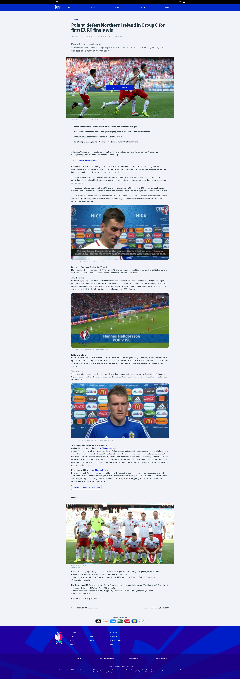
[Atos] (113, 621)
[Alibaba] (106, 621)
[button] (118, 7)
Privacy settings (161, 658)
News (72, 640)
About (92, 636)
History (72, 644)
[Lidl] (134, 621)
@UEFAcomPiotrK (100, 470)
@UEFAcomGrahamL (108, 448)
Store (92, 640)
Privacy (78, 658)
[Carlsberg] (120, 621)
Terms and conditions (106, 658)
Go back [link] (76, 19)
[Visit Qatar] (142, 621)
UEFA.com (113, 636)
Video (72, 636)
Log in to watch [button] (121, 87)
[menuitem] (76, 7)
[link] (69, 7)
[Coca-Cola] (127, 621)
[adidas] (98, 621)
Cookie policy (133, 658)
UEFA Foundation (115, 640)
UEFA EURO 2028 (58, 7)
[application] (120, 232)
